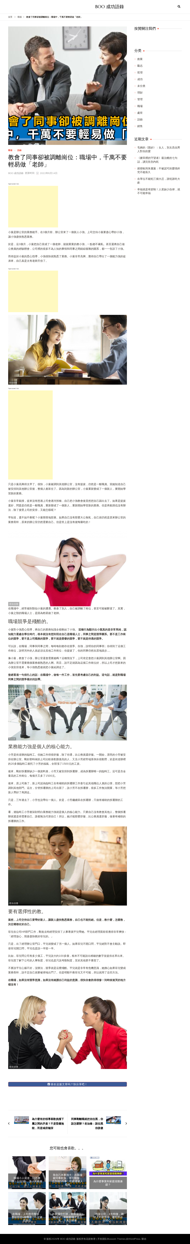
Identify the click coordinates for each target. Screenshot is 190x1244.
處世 (140, 113)
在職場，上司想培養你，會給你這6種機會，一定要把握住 (27, 1217)
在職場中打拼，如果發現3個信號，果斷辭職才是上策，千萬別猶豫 (67, 1217)
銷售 (140, 126)
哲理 (140, 72)
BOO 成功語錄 (109, 6)
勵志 (140, 66)
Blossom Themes (116, 1239)
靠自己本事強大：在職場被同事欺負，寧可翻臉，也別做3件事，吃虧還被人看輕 (67, 1179)
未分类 (141, 86)
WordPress (134, 1239)
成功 (140, 79)
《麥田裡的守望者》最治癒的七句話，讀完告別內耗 (157, 159)
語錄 (19, 150)
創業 (140, 59)
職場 (10, 150)
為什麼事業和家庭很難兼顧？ (108, 1183)
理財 (140, 92)
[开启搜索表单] (179, 6)
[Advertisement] (33, 206)
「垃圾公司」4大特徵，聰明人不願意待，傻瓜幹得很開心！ (108, 1217)
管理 (140, 99)
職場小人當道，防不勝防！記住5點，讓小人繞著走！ (27, 1181)
